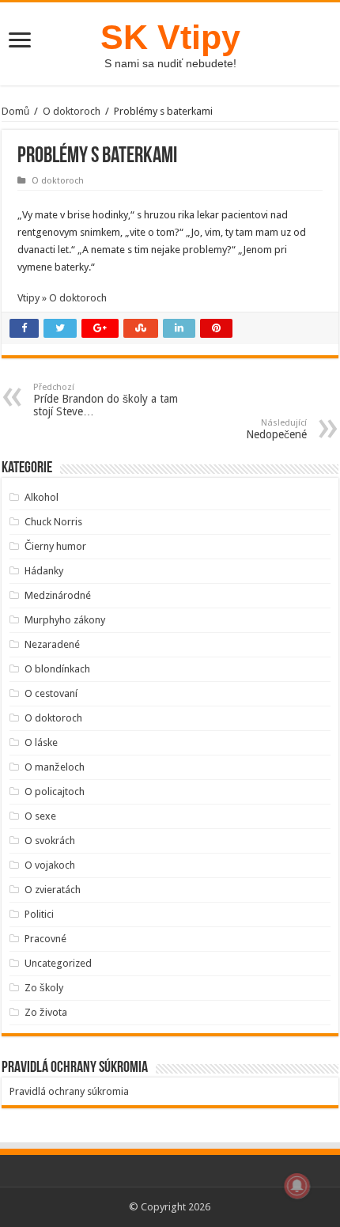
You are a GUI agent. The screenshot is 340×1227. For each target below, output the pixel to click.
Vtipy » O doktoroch (62, 298)
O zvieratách (53, 890)
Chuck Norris (53, 522)
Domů (15, 111)
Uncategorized (58, 963)
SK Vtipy (170, 37)
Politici (39, 914)
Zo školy (44, 988)
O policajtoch (55, 791)
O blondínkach (57, 669)
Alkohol (42, 497)
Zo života (46, 1012)
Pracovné (45, 939)
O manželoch (55, 767)
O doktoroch (71, 111)
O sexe (40, 816)
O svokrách (50, 840)
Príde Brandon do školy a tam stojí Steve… (105, 400)
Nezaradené (52, 644)
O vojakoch (50, 865)
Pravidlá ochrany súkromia (69, 1091)
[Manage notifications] (297, 1186)
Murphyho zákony (65, 620)
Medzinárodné (58, 595)
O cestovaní (51, 693)
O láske (41, 742)
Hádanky (44, 571)
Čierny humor (55, 546)
